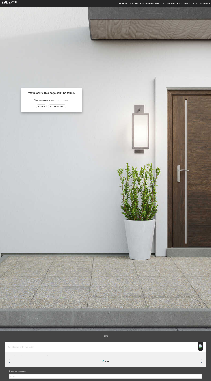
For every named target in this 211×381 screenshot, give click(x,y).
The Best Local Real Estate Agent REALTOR (141, 4)
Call (107, 361)
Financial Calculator (197, 5)
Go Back (41, 106)
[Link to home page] (10, 3)
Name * (13, 376)
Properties (175, 5)
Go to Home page (57, 106)
